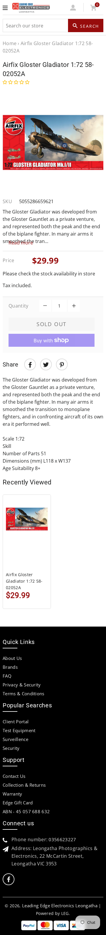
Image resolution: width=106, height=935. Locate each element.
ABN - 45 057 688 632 (26, 811)
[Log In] (73, 9)
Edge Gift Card (18, 803)
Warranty (12, 794)
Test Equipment (19, 730)
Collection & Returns (24, 785)
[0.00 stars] (17, 82)
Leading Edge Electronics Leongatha (59, 905)
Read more (21, 242)
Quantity (19, 306)
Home (9, 43)
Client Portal (16, 721)
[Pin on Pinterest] (62, 364)
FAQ (7, 676)
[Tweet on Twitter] (46, 364)
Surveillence (15, 739)
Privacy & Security (22, 685)
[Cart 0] (93, 9)
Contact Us (14, 776)
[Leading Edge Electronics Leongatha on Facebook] (8, 879)
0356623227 (62, 839)
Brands (10, 667)
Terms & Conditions (23, 693)
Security (11, 748)
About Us (12, 658)
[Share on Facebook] (30, 364)
